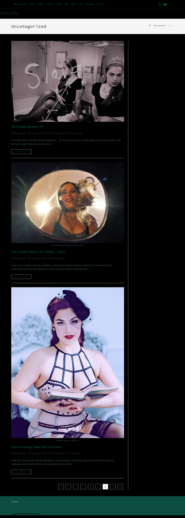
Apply (73, 4)
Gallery (49, 4)
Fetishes (40, 4)
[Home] (150, 25)
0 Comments (77, 133)
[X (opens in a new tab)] (160, 4)
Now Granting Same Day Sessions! (36, 447)
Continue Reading (22, 152)
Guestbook (89, 4)
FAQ (80, 4)
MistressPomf (20, 133)
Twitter (14, 501)
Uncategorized (59, 133)
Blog (67, 4)
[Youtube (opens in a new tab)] (165, 4)
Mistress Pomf (20, 4)
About (32, 4)
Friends (99, 4)
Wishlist (58, 4)
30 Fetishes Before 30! (27, 126)
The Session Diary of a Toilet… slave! (38, 251)
